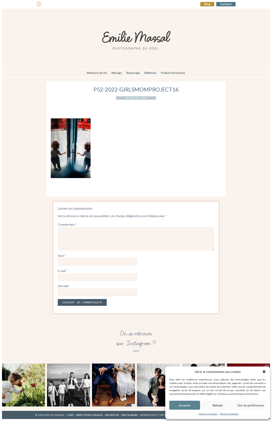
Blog (207, 4)
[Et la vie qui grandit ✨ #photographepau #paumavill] (158, 385)
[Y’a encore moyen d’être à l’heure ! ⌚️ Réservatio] (113, 385)
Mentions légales (208, 413)
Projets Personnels (173, 72)
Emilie (50, 4)
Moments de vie (97, 72)
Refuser (217, 405)
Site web (63, 286)
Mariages (112, 4)
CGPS (71, 415)
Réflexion (150, 72)
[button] (264, 372)
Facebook (112, 415)
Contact (226, 4)
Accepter (185, 405)
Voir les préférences (250, 405)
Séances (63, 4)
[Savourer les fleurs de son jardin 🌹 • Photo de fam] (23, 385)
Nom (62, 255)
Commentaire (67, 224)
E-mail (63, 271)
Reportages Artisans (88, 4)
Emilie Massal (136, 37)
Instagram (130, 415)
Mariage (117, 72)
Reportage (133, 72)
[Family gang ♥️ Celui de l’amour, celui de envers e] (68, 385)
